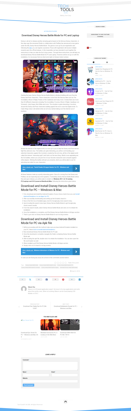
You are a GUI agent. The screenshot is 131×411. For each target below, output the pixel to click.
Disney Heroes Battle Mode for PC (65, 265)
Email (53, 372)
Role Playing (53, 31)
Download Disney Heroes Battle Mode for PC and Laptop (50, 35)
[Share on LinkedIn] (75, 279)
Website (25, 378)
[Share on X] (25, 279)
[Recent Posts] (93, 62)
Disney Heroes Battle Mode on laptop (50, 267)
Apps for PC (98, 67)
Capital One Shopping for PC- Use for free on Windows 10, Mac (104, 71)
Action (46, 31)
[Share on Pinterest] (58, 279)
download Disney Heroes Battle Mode (68, 267)
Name (25, 372)
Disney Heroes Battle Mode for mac (48, 265)
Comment (26, 360)
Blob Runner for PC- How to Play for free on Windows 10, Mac (103, 133)
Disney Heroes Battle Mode (32, 265)
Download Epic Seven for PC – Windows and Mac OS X (29, 335)
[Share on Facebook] (42, 279)
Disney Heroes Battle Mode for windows (31, 267)
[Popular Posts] (107, 62)
